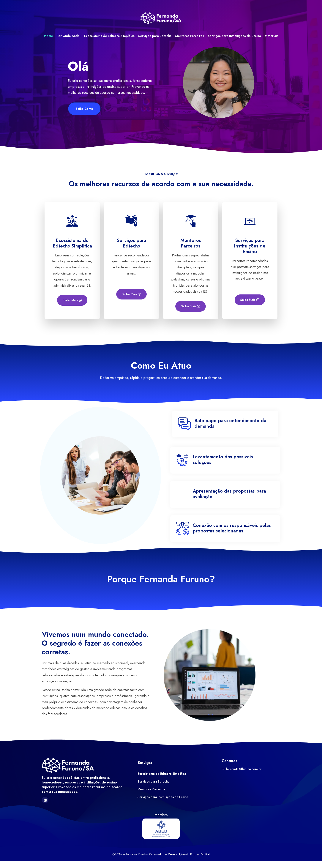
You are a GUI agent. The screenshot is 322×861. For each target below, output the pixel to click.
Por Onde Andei (68, 36)
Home (48, 36)
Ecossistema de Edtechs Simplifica (109, 36)
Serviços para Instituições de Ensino (234, 36)
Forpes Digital (200, 854)
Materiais (271, 36)
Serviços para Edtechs (154, 36)
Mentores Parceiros (189, 36)
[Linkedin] (45, 800)
